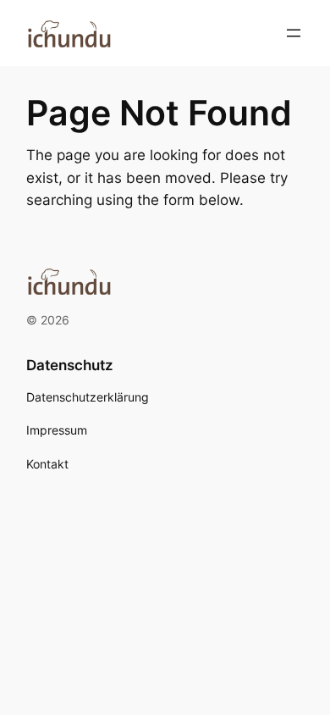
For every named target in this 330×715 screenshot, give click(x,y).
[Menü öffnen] (293, 33)
